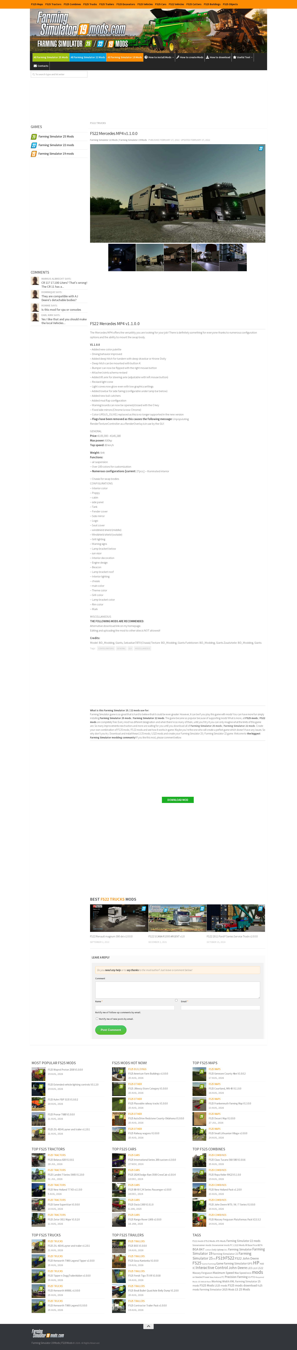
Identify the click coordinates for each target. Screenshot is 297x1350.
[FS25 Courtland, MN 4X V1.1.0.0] (199, 1089)
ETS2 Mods (209, 1241)
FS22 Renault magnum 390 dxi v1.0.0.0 (111, 936)
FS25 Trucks (90, 4)
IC (193, 1268)
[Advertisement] (177, 95)
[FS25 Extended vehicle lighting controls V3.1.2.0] (38, 1089)
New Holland (215, 1277)
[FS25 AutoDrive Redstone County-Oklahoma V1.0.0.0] (119, 1119)
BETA (260, 1245)
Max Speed (240, 1272)
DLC (226, 1250)
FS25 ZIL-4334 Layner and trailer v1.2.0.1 (69, 1129)
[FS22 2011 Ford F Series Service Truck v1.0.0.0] (236, 918)
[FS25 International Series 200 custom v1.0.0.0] (119, 1160)
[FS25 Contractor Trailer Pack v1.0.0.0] (119, 1306)
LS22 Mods (239, 1245)
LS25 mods (221, 1285)
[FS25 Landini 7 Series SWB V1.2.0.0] (38, 1175)
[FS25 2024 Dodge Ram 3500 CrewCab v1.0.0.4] (119, 1175)
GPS (249, 1263)
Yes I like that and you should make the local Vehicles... (64, 321)
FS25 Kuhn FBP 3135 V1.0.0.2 (63, 1099)
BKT (202, 1249)
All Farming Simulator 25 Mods (51, 57)
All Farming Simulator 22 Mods (88, 57)
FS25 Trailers (106, 4)
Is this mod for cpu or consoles (61, 310)
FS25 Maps (37, 4)
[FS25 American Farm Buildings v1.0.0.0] (119, 1074)
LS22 (260, 1268)
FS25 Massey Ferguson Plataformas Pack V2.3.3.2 (235, 1219)
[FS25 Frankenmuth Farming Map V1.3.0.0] (199, 1104)
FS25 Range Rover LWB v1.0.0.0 (144, 1219)
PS (249, 1277)
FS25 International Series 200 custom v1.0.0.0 (152, 1159)
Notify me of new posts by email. (116, 1019)
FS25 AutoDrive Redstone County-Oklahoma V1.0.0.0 (156, 1118)
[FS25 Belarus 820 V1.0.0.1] (38, 1160)
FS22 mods (197, 1241)
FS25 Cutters (193, 4)
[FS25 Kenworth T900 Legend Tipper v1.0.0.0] (38, 1261)
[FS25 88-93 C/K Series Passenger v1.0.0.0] (119, 1190)
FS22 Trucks (98, 123)
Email (184, 1001)
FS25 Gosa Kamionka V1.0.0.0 (143, 1260)
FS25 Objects (230, 4)
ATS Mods (221, 1241)
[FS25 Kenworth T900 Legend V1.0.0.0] (38, 1306)
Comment (100, 978)
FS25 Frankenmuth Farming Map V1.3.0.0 (230, 1103)
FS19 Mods (66, 1343)
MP (193, 1277)
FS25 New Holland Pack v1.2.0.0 (225, 1189)
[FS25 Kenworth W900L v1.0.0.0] (38, 1291)
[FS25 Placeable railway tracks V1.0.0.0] (119, 1104)
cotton (208, 1249)
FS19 (220, 1258)
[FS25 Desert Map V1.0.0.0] (199, 1119)
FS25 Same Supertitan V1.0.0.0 (64, 1204)
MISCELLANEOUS (142, 648)
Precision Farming (236, 1277)
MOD (249, 1273)
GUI (130, 648)
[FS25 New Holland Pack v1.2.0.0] (199, 1190)
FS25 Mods (207, 1285)
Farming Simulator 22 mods (243, 1241)
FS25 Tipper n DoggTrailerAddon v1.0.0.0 (69, 1275)
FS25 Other (135, 1084)
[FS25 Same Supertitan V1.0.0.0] (38, 1205)
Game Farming (209, 1263)
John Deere (237, 1267)
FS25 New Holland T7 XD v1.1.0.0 (65, 1189)
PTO (253, 1277)
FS (214, 1258)
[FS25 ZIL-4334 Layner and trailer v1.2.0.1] (38, 1134)
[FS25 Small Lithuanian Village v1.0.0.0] (199, 1134)
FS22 (229, 1258)
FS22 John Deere (247, 1258)
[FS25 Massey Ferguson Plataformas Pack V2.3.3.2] (199, 1220)
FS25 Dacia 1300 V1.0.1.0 (140, 1204)
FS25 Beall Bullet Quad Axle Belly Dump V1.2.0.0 (153, 1290)
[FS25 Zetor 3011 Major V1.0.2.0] (38, 1220)
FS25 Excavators (126, 4)
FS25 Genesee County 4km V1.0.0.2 (227, 1073)
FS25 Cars (160, 4)
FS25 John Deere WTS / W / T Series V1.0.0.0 (232, 1204)
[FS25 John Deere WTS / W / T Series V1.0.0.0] (199, 1205)
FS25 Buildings (212, 4)
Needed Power (202, 1277)
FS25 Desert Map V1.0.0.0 (222, 1118)
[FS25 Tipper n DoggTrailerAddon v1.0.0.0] (38, 1276)
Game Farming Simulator (231, 1263)
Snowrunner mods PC (222, 1245)
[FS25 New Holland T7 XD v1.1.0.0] (38, 1190)
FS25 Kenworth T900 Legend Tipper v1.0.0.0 (71, 1260)
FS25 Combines (72, 4)
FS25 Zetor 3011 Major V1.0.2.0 (64, 1219)
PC (223, 1277)
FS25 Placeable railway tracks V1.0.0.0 (148, 1103)
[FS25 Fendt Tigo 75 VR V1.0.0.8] (119, 1276)
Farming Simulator (240, 1249)
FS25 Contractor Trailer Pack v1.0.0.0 (147, 1305)
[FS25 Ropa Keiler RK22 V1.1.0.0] (199, 1175)
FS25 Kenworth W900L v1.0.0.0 (64, 1290)
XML (232, 1281)
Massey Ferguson (202, 1272)
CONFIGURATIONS (106, 648)
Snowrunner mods (201, 1245)
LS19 (255, 1268)
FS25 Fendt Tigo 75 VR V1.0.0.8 (144, 1275)
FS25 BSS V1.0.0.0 (137, 1245)
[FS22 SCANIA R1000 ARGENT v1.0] (177, 918)
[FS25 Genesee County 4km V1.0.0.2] (199, 1074)
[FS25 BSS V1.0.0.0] (119, 1246)
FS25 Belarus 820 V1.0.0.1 (61, 1159)
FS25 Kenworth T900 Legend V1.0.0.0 (67, 1305)
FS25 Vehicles (145, 4)
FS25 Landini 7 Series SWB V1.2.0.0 (66, 1174)
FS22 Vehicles (176, 4)
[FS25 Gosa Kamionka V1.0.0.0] (119, 1261)
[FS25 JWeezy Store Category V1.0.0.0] (119, 1089)
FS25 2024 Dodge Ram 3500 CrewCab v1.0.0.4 (151, 1174)
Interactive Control (212, 1267)
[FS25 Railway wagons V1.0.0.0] (119, 1134)
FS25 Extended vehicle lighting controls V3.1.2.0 (73, 1084)
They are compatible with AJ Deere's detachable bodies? (59, 298)
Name (99, 1001)
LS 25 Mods (242, 1289)
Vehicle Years (206, 1281)
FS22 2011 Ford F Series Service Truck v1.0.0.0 (232, 936)
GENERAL (121, 648)
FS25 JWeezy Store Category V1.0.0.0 (148, 1088)
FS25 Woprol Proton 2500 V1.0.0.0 (65, 1069)
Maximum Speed (223, 1273)
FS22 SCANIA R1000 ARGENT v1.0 (166, 936)
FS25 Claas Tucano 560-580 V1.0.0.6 (227, 1159)
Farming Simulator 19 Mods (46, 1343)
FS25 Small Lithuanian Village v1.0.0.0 (228, 1133)
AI (246, 1245)
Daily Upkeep (218, 1249)
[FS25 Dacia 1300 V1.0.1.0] (119, 1205)
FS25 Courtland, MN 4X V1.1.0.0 (225, 1088)
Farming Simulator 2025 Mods (217, 1289)
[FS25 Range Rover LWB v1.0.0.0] (119, 1220)
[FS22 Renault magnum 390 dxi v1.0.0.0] (119, 918)
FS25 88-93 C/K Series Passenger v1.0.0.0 (149, 1189)
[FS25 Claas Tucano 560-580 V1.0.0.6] (199, 1160)
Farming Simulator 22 (225, 1253)
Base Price (252, 1245)
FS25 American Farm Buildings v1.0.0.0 (148, 1073)
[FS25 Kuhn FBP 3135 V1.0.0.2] (38, 1104)
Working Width (220, 1281)
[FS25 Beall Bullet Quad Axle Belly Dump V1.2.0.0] (119, 1291)
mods (257, 1272)
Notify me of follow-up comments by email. (118, 1012)
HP (256, 1263)
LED (250, 1268)
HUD (262, 1263)
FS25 (196, 1263)
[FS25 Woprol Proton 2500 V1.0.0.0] (38, 1074)
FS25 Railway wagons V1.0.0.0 (143, 1133)
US (199, 1281)
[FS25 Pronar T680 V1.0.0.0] (38, 1119)
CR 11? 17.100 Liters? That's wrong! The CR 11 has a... (64, 284)
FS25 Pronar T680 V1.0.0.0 (61, 1114)
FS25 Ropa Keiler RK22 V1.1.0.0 (225, 1174)
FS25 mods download (242, 1285)
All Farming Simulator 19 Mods (125, 57)
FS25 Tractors (53, 4)
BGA (195, 1249)
